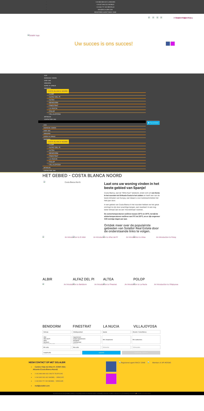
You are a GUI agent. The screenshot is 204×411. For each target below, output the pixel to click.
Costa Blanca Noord (58, 91)
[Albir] (56, 337)
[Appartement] (86, 337)
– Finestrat (53, 105)
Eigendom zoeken (50, 78)
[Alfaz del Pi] (56, 339)
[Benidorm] (56, 342)
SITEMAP (125, 393)
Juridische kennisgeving (112, 393)
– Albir (51, 94)
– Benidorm (53, 103)
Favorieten (154, 123)
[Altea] (56, 340)
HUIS (45, 75)
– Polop (51, 111)
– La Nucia (52, 108)
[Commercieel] (86, 342)
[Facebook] (111, 366)
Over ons (47, 80)
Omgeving (47, 88)
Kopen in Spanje (50, 85)
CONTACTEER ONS (50, 119)
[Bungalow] (86, 340)
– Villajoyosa (54, 114)
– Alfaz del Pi (54, 97)
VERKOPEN (47, 83)
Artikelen (47, 117)
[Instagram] (111, 379)
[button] (92, 121)
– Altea (51, 100)
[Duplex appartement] (86, 339)
